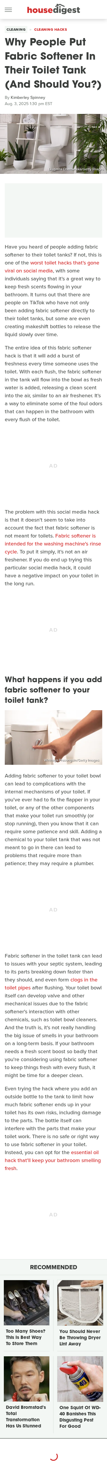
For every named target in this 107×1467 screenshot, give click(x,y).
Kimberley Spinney (28, 97)
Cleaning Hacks (50, 29)
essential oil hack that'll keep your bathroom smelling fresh (53, 1160)
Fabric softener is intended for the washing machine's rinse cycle (53, 544)
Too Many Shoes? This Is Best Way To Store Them (25, 1337)
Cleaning (16, 29)
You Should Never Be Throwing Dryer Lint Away (79, 1338)
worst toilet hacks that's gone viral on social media (52, 267)
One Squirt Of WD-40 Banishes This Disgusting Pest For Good (79, 1417)
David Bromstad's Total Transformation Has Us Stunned (26, 1417)
